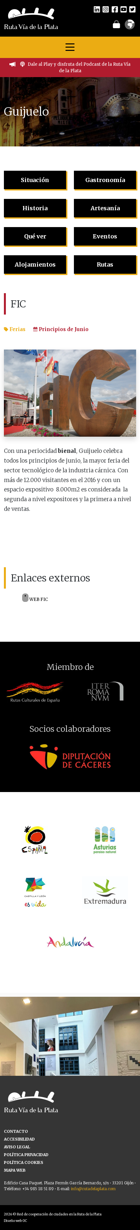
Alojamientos (35, 264)
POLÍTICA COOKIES (23, 1162)
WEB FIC (38, 599)
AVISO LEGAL (17, 1146)
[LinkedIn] (97, 9)
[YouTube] (123, 9)
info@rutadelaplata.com (93, 1188)
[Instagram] (106, 9)
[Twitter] (132, 9)
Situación (35, 180)
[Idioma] (129, 26)
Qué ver (35, 236)
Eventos (105, 236)
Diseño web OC (15, 1221)
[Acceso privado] (116, 23)
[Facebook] (115, 9)
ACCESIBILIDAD (19, 1139)
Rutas (105, 264)
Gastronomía (105, 180)
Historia (35, 208)
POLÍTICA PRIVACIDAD (26, 1154)
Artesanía (105, 208)
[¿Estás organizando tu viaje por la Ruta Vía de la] (70, 1066)
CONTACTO (16, 1131)
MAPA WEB (14, 1170)
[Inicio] (31, 17)
